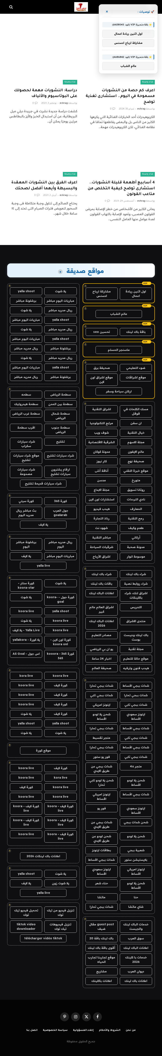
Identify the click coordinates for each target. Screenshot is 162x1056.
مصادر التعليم (101, 635)
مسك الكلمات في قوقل (135, 411)
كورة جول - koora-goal (60, 599)
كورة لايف (60, 685)
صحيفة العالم (101, 668)
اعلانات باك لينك (135, 981)
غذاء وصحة (147, 82)
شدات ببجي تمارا (101, 686)
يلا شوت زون (60, 883)
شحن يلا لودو (136, 836)
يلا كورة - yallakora (26, 640)
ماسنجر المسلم (119, 350)
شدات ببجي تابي (101, 695)
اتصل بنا (32, 1030)
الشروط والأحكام (109, 1030)
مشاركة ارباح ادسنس (101, 293)
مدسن (101, 480)
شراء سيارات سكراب (26, 444)
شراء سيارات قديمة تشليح (43, 483)
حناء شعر (101, 883)
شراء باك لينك (136, 574)
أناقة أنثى (101, 471)
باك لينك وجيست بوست (136, 637)
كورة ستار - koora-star (26, 585)
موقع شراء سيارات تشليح (26, 458)
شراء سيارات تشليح (60, 455)
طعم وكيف (136, 528)
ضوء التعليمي (135, 368)
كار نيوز (101, 461)
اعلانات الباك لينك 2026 (101, 623)
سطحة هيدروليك (26, 404)
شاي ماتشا (135, 907)
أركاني (136, 537)
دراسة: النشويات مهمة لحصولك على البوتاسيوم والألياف (45, 93)
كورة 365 (60, 501)
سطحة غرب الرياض (26, 413)
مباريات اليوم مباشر (60, 301)
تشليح (60, 441)
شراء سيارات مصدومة (26, 472)
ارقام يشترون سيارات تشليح (60, 472)
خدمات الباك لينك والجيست (135, 926)
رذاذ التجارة (101, 518)
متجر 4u (136, 766)
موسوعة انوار (136, 556)
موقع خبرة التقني (135, 471)
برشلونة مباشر (26, 301)
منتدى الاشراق (136, 621)
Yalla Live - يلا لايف (26, 630)
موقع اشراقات (136, 377)
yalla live (43, 565)
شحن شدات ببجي (136, 822)
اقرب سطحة (26, 427)
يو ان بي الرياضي (101, 649)
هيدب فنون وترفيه (136, 668)
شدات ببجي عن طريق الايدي (101, 768)
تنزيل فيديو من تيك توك (60, 912)
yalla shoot (26, 291)
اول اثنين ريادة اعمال (136, 293)
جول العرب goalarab (60, 513)
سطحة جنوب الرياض (60, 430)
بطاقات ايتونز (101, 850)
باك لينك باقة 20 (101, 938)
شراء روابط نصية (136, 583)
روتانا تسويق (136, 490)
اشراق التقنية (101, 409)
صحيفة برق (101, 368)
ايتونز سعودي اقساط (136, 716)
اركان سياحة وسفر (119, 391)
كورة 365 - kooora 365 (60, 656)
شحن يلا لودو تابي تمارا (101, 782)
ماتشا (101, 897)
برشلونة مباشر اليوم (26, 544)
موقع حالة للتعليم (135, 658)
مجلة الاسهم (135, 442)
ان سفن (136, 423)
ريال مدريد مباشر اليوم (60, 544)
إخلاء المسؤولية (83, 1030)
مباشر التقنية (101, 537)
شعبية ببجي (135, 850)
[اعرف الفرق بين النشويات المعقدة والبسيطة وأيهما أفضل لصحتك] (42, 157)
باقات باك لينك (101, 583)
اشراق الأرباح (101, 556)
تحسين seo (101, 332)
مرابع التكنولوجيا (101, 423)
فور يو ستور (101, 757)
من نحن (131, 1030)
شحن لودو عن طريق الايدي (101, 838)
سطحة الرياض (60, 394)
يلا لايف (43, 524)
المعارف (136, 509)
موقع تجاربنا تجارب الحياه (101, 959)
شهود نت (101, 528)
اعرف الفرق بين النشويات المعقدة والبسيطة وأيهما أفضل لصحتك (44, 186)
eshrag (141, 109)
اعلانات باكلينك (101, 981)
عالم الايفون (136, 452)
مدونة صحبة (136, 547)
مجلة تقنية (136, 649)
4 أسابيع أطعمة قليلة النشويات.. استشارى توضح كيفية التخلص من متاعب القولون (121, 188)
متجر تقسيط (101, 738)
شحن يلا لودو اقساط (102, 716)
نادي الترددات (136, 499)
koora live (26, 611)
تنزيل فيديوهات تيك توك (60, 926)
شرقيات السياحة (101, 547)
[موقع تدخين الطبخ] (81, 7)
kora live (26, 676)
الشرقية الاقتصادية (101, 442)
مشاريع (101, 971)
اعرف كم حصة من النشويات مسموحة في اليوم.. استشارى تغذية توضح (120, 96)
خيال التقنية (135, 433)
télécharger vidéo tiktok (43, 938)
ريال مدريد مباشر (60, 310)
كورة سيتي (26, 501)
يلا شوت (60, 291)
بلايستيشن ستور (135, 860)
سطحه (26, 394)
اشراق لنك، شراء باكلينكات (135, 595)
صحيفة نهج (136, 461)
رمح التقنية (136, 518)
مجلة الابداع (101, 490)
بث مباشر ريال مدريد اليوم (26, 513)
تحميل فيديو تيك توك (26, 912)
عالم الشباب (118, 314)
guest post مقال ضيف (101, 926)
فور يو (101, 808)
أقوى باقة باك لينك (101, 948)
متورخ (136, 480)
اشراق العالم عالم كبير (101, 609)
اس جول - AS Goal (26, 654)
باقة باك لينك (136, 332)
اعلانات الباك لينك (101, 593)
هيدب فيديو (101, 509)
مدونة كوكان (101, 452)
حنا (136, 897)
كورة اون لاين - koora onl (60, 642)
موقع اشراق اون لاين (101, 379)
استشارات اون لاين (101, 499)
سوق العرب (136, 938)
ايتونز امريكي (101, 705)
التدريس (136, 607)
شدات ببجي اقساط (136, 686)
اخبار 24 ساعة (101, 658)
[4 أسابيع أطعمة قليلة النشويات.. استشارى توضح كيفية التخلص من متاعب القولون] (120, 157)
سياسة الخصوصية (55, 1030)
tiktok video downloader (26, 926)
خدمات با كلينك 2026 (136, 959)
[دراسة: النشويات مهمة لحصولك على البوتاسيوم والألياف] (42, 64)
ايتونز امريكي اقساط (101, 796)
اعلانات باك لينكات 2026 (43, 856)
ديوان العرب (136, 971)
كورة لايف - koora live (60, 808)
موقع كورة (43, 750)
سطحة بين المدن (60, 404)
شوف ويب (101, 433)
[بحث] (11, 7)
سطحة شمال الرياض (60, 416)
